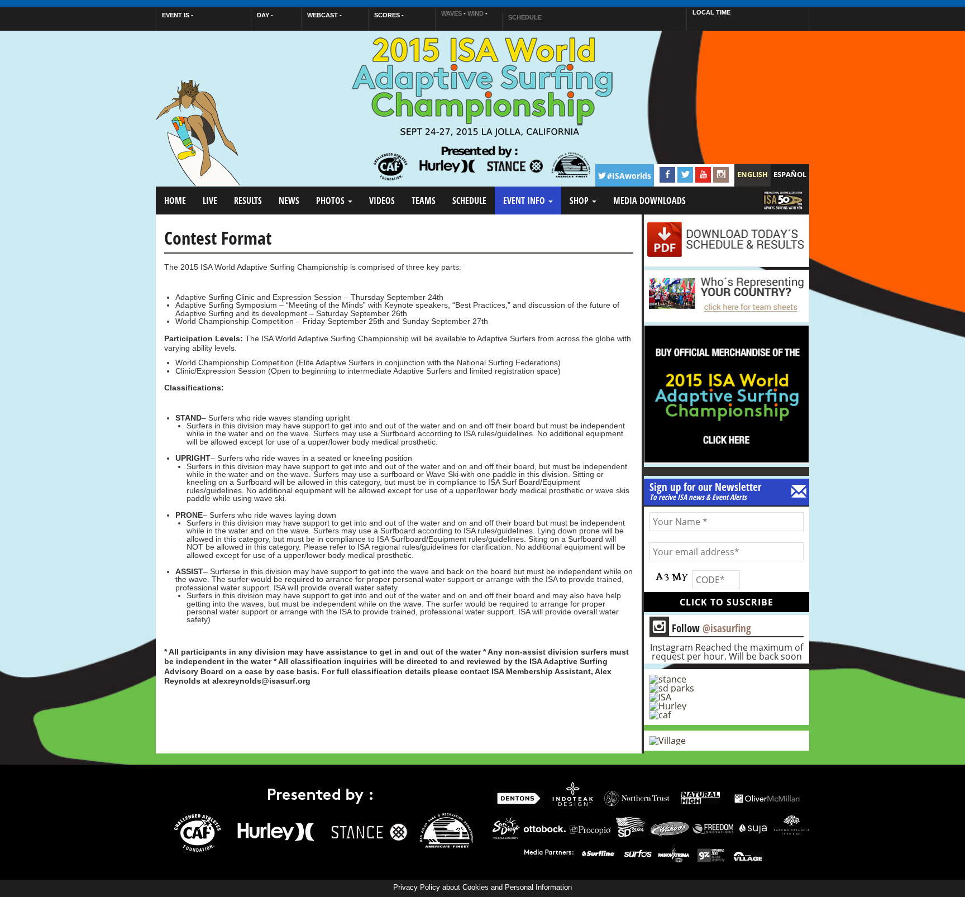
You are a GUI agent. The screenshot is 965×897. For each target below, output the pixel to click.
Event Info (525, 200)
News (289, 200)
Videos (382, 200)
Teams (424, 200)
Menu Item (781, 210)
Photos (331, 200)
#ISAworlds (629, 175)
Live (210, 200)
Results (248, 200)
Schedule (469, 200)
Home (175, 200)
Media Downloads (649, 200)
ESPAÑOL (789, 174)
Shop (580, 200)
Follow (702, 628)
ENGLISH (752, 174)
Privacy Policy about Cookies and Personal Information (482, 887)
